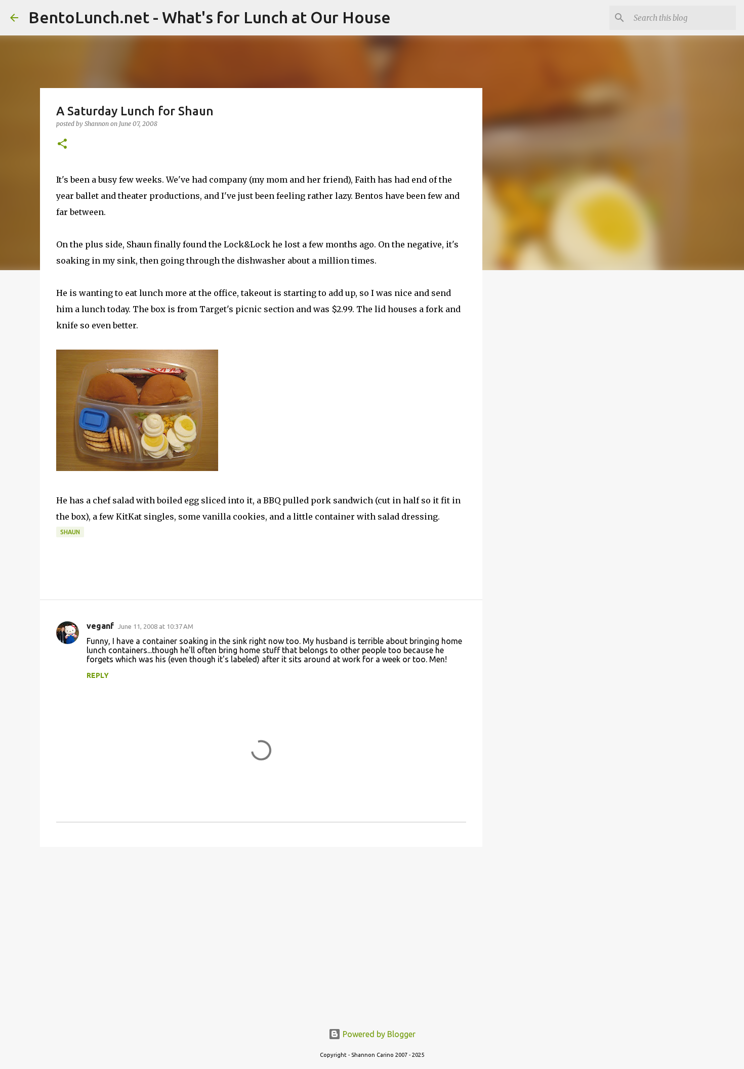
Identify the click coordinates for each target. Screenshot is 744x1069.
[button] (62, 144)
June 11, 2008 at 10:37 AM (155, 626)
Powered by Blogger (378, 1034)
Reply (98, 675)
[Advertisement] (261, 933)
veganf (100, 625)
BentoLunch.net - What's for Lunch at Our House (209, 17)
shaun (70, 532)
